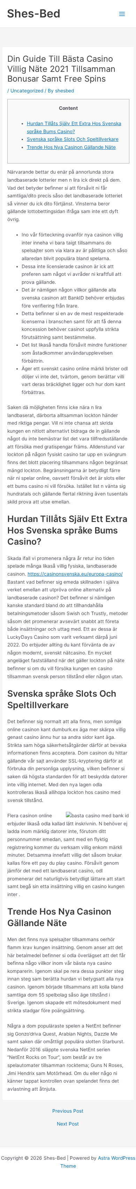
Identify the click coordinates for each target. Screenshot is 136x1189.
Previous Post (67, 1111)
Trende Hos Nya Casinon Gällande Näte (71, 147)
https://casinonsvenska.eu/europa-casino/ (75, 574)
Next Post (68, 1124)
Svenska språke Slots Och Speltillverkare (73, 139)
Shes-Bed (33, 13)
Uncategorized (26, 90)
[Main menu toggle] (122, 14)
